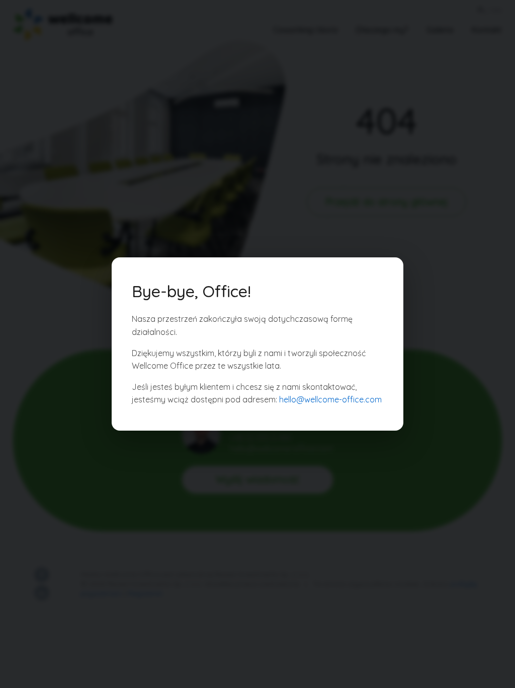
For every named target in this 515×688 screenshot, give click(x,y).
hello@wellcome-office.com (330, 399)
